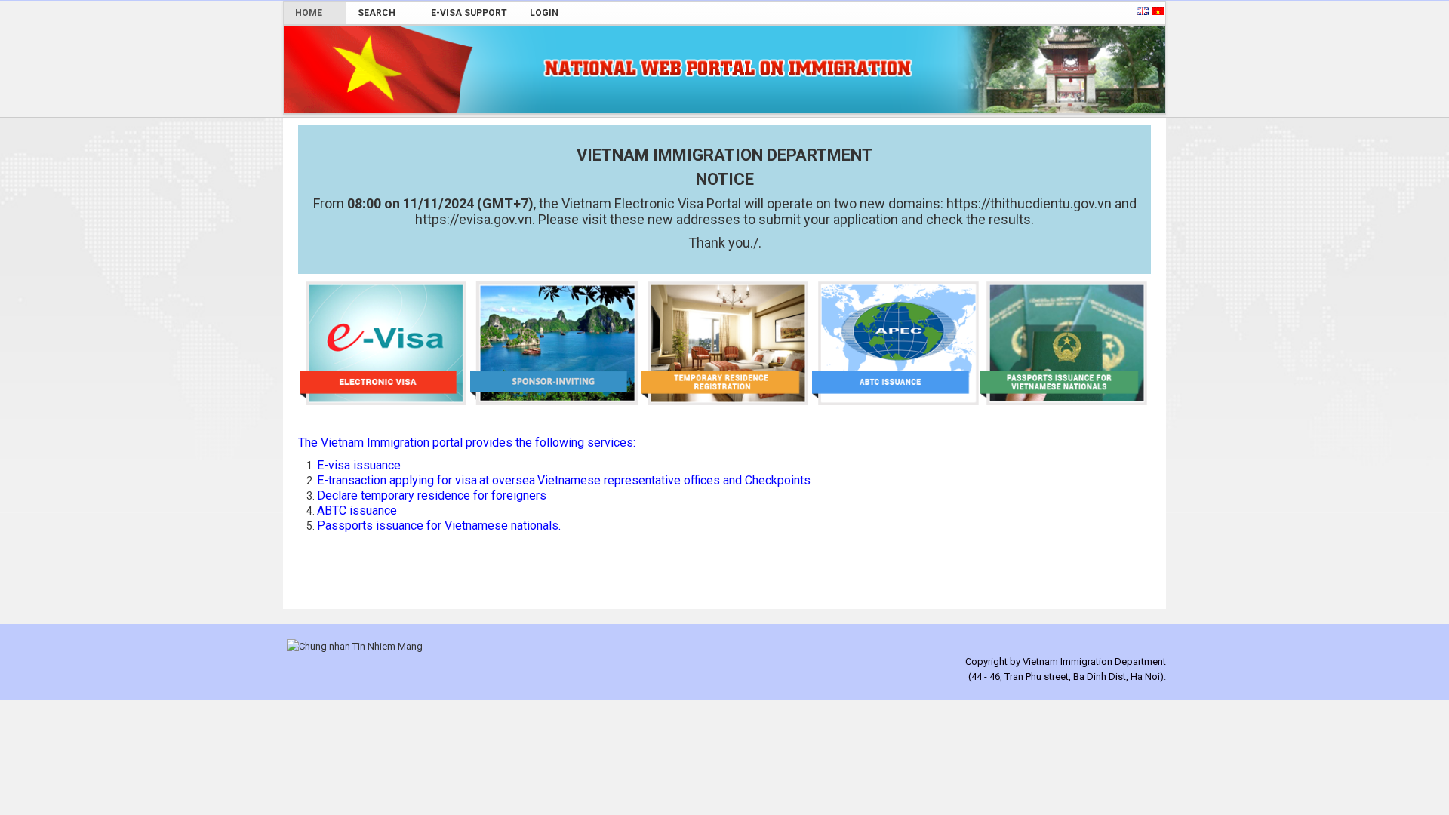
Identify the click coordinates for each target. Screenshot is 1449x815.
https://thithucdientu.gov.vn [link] (1030, 203)
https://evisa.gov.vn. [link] (475, 219)
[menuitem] (315, 13)
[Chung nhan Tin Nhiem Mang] (355, 646)
